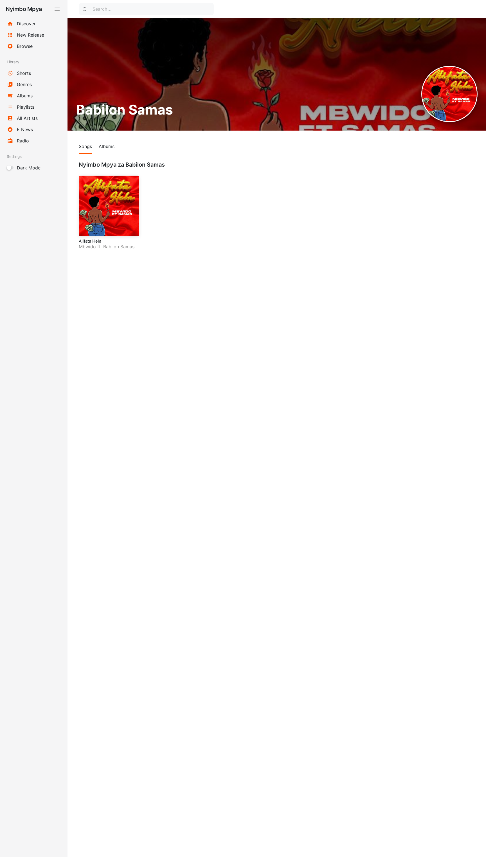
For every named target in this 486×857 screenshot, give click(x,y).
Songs (85, 146)
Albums (106, 146)
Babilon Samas (118, 246)
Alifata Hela (90, 241)
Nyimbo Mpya (24, 9)
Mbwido (87, 246)
